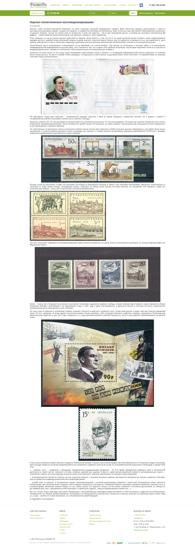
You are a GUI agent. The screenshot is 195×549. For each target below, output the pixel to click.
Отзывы (122, 5)
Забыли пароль (160, 13)
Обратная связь (110, 5)
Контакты (133, 5)
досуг (32, 496)
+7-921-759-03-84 (157, 5)
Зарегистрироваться (146, 13)
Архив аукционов (95, 518)
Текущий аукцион (95, 515)
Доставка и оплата (93, 5)
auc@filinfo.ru (138, 518)
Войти (133, 13)
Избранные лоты (37, 13)
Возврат (92, 524)
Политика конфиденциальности (100, 521)
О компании (54, 5)
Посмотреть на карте (141, 530)
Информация (77, 5)
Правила (65, 5)
